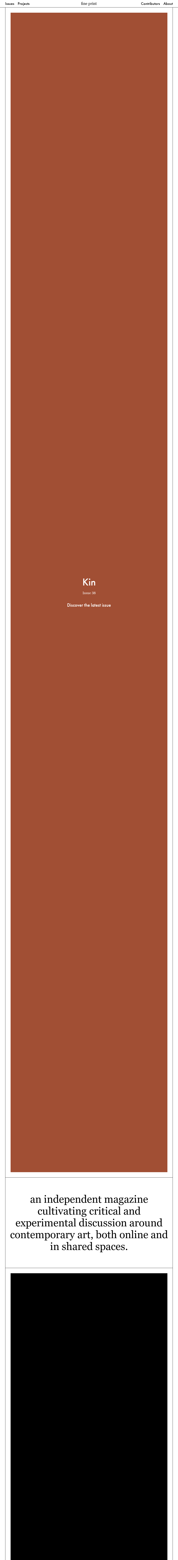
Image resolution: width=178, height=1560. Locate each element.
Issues (9, 4)
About (168, 4)
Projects (24, 4)
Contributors (150, 4)
